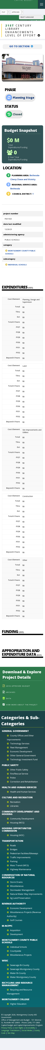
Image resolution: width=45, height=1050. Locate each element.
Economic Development (21, 751)
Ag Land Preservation (20, 898)
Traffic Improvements (20, 857)
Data (8, 698)
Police (13, 777)
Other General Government (23, 755)
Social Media (27, 1030)
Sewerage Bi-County (19, 965)
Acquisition (15, 930)
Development (16, 934)
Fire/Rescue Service (19, 773)
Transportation (12, 840)
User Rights (19, 1028)
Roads (13, 845)
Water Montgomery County (23, 977)
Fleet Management (19, 747)
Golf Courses (16, 920)
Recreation (15, 802)
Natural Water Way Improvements (26, 894)
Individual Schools (17, 264)
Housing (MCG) (17, 822)
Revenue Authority (14, 903)
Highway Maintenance (20, 869)
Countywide (15, 951)
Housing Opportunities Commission (16, 829)
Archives (10, 692)
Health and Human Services (19, 787)
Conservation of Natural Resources (18, 876)
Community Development (22, 818)
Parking (14, 861)
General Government (15, 730)
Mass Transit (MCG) (19, 865)
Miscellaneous (17, 886)
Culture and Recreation (17, 797)
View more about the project (22, 705)
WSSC (5, 960)
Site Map (11, 1033)
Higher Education (18, 1004)
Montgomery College (15, 999)
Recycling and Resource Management (17, 984)
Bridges (13, 849)
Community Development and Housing (20, 813)
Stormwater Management (22, 890)
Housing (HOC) (17, 835)
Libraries (14, 806)
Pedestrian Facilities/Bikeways (24, 853)
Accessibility (30, 1028)
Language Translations (10, 1030)
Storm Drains (16, 882)
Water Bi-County (18, 973)
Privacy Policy (6, 1028)
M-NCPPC (7, 925)
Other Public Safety (19, 769)
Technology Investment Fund (24, 759)
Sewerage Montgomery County (25, 969)
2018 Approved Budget (18, 686)
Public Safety (10, 765)
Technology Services (19, 743)
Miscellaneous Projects (21, 955)
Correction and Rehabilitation (24, 781)
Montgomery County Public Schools (20, 252)
